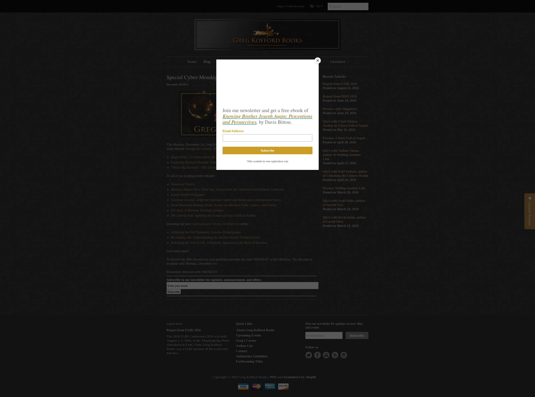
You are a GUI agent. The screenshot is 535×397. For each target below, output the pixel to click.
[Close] (318, 60)
